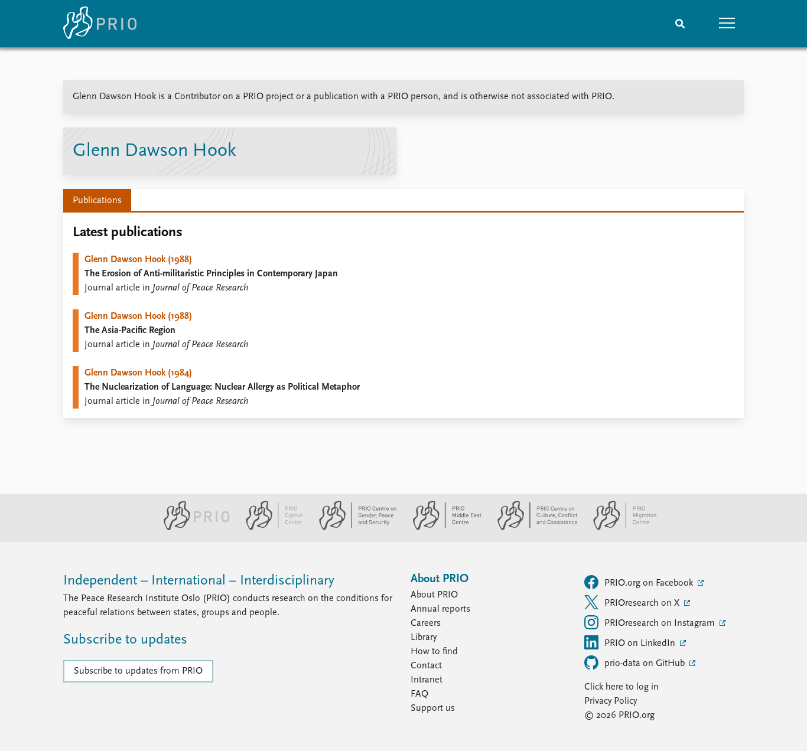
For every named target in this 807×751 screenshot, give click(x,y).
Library (424, 637)
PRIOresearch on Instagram (660, 623)
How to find (434, 652)
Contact (426, 666)
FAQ (419, 694)
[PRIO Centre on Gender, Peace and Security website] (353, 528)
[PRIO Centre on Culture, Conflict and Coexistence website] (532, 528)
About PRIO (434, 595)
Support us (433, 708)
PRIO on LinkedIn (641, 643)
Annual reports (440, 609)
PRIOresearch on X (643, 603)
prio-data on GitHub (645, 663)
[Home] (99, 24)
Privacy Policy (610, 701)
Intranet (426, 680)
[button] (727, 23)
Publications (97, 200)
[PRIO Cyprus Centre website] (269, 528)
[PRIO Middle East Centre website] (442, 528)
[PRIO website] (192, 528)
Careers (426, 623)
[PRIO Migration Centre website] (618, 528)
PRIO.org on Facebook (649, 583)
